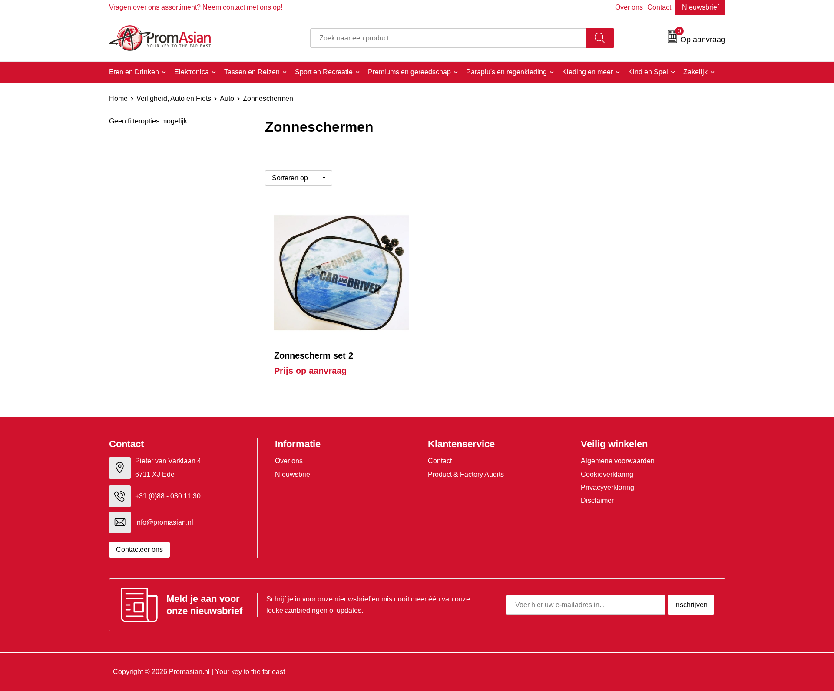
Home (118, 98)
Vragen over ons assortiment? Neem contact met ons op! (195, 7)
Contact (659, 7)
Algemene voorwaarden (618, 461)
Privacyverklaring (607, 487)
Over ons (629, 7)
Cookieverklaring (607, 474)
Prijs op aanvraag (310, 370)
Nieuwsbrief (700, 7)
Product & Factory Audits (466, 474)
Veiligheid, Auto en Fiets (173, 98)
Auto (227, 98)
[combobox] (448, 38)
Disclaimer (597, 500)
